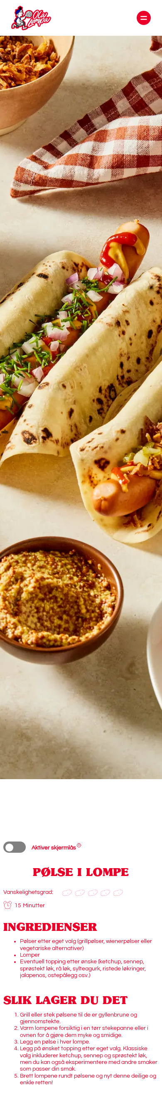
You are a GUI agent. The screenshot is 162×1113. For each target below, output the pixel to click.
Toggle (14, 847)
